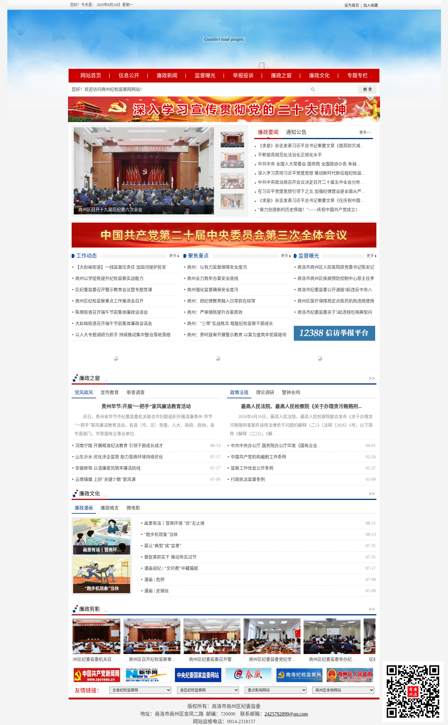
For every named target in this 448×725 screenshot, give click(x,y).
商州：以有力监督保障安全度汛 (217, 267)
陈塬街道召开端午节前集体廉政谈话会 (111, 312)
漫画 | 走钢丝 (156, 591)
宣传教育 (110, 392)
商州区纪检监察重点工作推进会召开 (109, 301)
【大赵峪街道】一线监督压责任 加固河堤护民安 (120, 267)
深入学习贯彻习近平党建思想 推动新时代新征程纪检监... (311, 173)
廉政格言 (110, 507)
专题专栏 (357, 76)
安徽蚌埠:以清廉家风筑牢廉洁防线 (107, 468)
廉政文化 (319, 76)
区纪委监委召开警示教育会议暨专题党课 (113, 289)
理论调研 (265, 392)
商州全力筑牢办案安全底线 (212, 278)
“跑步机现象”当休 (102, 588)
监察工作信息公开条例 (252, 468)
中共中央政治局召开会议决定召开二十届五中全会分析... (311, 182)
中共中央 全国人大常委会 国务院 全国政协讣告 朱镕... (309, 164)
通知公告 (296, 132)
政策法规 (239, 392)
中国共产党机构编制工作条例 (258, 457)
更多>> (365, 132)
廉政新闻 (167, 76)
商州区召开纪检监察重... (126, 659)
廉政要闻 (268, 132)
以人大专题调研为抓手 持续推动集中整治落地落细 (122, 335)
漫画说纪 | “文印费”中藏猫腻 (171, 568)
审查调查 (135, 392)
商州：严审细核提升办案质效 (215, 312)
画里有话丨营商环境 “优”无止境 (174, 523)
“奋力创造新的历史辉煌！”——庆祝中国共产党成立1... (309, 209)
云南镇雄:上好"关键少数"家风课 (105, 479)
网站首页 (90, 76)
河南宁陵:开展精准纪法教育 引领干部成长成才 (119, 445)
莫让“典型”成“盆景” (162, 546)
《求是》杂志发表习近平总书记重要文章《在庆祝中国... (311, 200)
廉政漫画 (84, 507)
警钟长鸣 (291, 392)
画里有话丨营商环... (102, 549)
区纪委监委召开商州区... (366, 659)
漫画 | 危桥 (154, 579)
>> (372, 378)
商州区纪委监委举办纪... (306, 659)
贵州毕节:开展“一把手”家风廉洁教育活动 (146, 406)
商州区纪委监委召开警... (186, 659)
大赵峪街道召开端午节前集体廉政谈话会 (113, 323)
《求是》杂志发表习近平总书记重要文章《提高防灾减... (311, 145)
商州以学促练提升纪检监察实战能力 (109, 278)
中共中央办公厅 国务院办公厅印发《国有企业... (276, 445)
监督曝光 (205, 76)
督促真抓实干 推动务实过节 (170, 557)
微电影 (133, 507)
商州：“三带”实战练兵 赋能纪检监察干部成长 (230, 323)
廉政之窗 (281, 76)
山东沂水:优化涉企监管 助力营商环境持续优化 (119, 457)
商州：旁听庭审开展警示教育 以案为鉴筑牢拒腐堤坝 (236, 335)
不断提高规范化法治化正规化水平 (290, 155)
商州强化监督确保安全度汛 (212, 289)
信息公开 (129, 76)
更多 (172, 256)
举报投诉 (243, 76)
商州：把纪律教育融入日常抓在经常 (221, 301)
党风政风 (84, 392)
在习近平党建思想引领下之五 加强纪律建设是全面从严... (311, 191)
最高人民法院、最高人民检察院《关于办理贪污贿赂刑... (301, 406)
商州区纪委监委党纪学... (246, 659)
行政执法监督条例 (248, 479)
